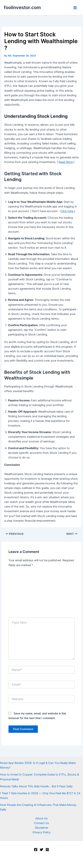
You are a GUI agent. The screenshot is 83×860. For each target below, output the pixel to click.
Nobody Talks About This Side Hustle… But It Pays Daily (36, 786)
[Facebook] (35, 849)
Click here (67, 211)
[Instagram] (47, 849)
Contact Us (41, 823)
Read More (66, 162)
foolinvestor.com (22, 7)
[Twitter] (41, 849)
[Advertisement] (41, 594)
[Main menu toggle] (75, 8)
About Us (41, 818)
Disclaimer (41, 827)
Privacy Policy (42, 832)
